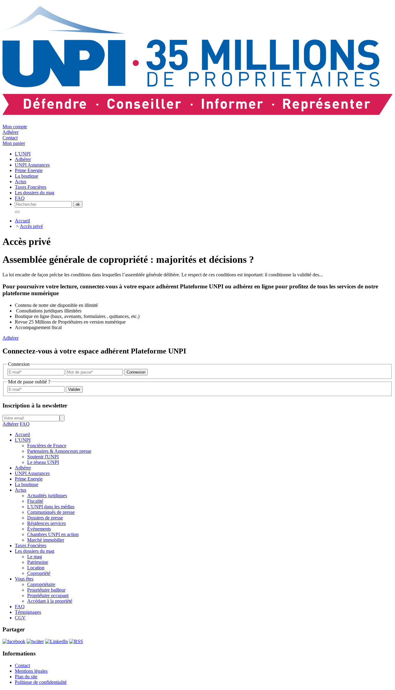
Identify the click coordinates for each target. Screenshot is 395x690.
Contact (10, 137)
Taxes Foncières (30, 545)
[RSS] (76, 641)
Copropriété (38, 573)
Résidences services (46, 523)
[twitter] (35, 641)
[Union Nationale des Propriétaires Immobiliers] (197, 111)
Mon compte (14, 126)
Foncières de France (46, 445)
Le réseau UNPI (43, 462)
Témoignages (28, 612)
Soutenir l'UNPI (43, 456)
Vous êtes (24, 578)
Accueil (22, 220)
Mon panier (13, 143)
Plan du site (26, 676)
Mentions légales (31, 671)
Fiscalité (35, 501)
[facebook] (13, 641)
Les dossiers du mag (34, 551)
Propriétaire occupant (48, 595)
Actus (20, 490)
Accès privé (31, 226)
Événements (39, 528)
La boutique (26, 484)
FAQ (25, 424)
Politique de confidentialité (41, 682)
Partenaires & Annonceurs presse (59, 451)
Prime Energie (29, 478)
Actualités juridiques (47, 495)
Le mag (34, 556)
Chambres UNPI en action (53, 534)
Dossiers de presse (45, 517)
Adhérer (10, 132)
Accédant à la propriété (49, 601)
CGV (20, 617)
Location (35, 567)
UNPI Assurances (32, 473)
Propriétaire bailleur (46, 590)
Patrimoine (37, 562)
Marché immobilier (45, 540)
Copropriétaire (41, 584)
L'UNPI (23, 440)
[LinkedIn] (56, 641)
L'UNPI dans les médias (50, 506)
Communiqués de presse (51, 512)
